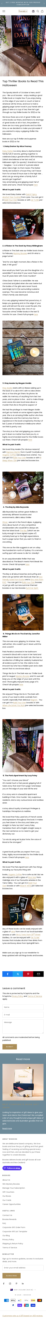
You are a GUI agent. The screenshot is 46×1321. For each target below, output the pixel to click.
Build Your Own (10, 200)
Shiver (5, 522)
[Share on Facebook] (7, 974)
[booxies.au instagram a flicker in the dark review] (23, 348)
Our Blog (6, 1235)
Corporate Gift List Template (14, 1231)
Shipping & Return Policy (12, 1243)
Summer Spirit (32, 588)
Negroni (34, 700)
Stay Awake (7, 388)
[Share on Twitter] (18, 974)
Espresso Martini (14, 452)
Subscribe (11, 1276)
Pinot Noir (32, 877)
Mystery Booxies (20, 253)
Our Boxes (6, 1196)
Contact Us (7, 1215)
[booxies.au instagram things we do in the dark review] (23, 745)
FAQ (4, 1223)
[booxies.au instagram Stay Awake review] (23, 487)
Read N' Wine (25, 886)
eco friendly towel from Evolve (22, 578)
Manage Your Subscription (13, 1188)
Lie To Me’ (35, 937)
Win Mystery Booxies (11, 1184)
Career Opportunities (11, 1204)
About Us (6, 1180)
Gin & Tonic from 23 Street (28, 934)
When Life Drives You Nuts (13, 705)
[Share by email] (38, 974)
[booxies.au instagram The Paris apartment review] (23, 910)
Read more (7, 1128)
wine (13, 931)
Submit (9, 1047)
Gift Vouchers (8, 1192)
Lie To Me (35, 200)
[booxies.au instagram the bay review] (23, 612)
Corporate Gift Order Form (13, 1227)
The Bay (23, 530)
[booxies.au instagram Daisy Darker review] (23, 224)
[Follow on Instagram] (10, 1283)
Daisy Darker (7, 151)
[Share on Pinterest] (28, 974)
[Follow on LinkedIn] (23, 1283)
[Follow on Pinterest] (16, 1283)
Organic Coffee (9, 455)
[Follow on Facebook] (3, 1283)
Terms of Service (34, 996)
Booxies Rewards (9, 1219)
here (36, 185)
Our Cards (6, 1200)
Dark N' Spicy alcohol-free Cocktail (19, 195)
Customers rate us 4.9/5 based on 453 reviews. (22, 1316)
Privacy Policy (17, 996)
